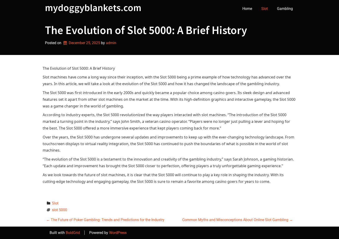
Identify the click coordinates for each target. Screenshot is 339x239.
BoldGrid (73, 232)
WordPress (118, 232)
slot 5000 (59, 210)
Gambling (285, 8)
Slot (264, 8)
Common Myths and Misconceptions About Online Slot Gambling (237, 220)
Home (247, 8)
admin (111, 43)
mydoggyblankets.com (93, 7)
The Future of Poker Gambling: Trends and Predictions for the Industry (105, 220)
